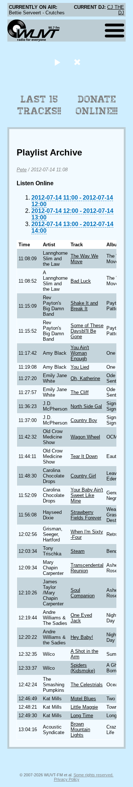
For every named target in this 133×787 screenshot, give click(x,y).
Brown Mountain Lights (80, 729)
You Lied (80, 367)
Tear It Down (84, 456)
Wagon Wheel (85, 437)
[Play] (57, 62)
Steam (78, 551)
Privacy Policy (66, 779)
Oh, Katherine (85, 378)
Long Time (82, 715)
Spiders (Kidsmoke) (83, 667)
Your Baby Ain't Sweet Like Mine (87, 495)
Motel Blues (83, 698)
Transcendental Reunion (87, 567)
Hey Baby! (82, 637)
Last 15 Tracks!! (39, 105)
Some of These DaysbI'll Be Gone (87, 331)
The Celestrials (87, 684)
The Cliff (80, 392)
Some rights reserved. (93, 775)
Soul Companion (83, 592)
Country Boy (84, 420)
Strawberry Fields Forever (86, 515)
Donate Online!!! (97, 105)
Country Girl (83, 476)
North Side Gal (86, 406)
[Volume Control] (78, 62)
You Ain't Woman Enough (80, 353)
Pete (22, 169)
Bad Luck (81, 281)
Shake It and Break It (84, 305)
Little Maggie (84, 707)
